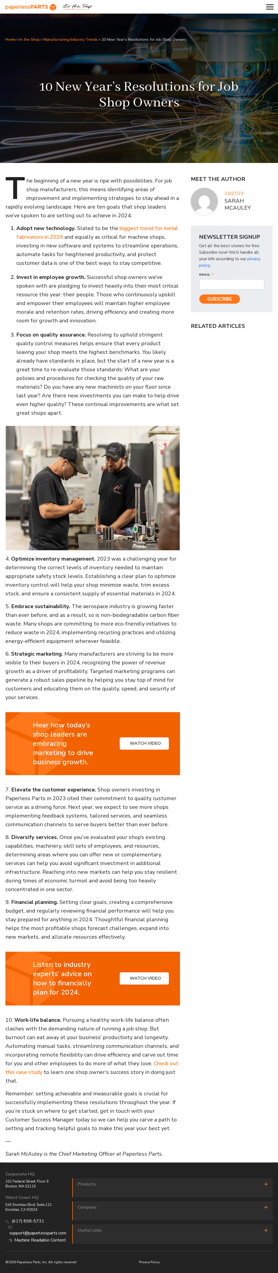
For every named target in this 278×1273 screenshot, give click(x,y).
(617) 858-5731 (28, 1221)
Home (10, 39)
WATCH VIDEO (145, 743)
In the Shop (29, 39)
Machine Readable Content (40, 1240)
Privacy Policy (149, 1262)
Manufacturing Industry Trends (70, 39)
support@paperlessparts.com (38, 1233)
